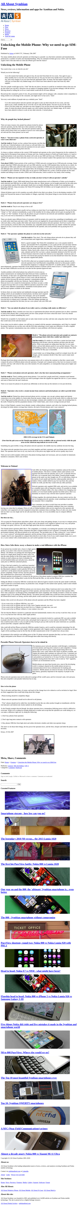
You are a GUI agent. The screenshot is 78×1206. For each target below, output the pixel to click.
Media (7, 34)
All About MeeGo (50, 1190)
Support (35, 1182)
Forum (48, 1182)
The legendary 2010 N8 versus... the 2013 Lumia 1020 (28, 838)
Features (7, 32)
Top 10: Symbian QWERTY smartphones (22, 1103)
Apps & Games (10, 36)
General (10, 766)
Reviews (7, 31)
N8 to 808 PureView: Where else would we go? (25, 1052)
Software (42, 1182)
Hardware (19, 767)
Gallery (30, 1182)
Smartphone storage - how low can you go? (23, 813)
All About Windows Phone (9, 1190)
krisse (12, 53)
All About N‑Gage (37, 1190)
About (3, 1175)
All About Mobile (24, 1190)
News (7, 29)
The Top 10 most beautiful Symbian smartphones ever (29, 1078)
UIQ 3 (27, 766)
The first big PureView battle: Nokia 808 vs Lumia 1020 (30, 864)
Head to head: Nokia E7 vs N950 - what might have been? (30, 971)
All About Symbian (14, 4)
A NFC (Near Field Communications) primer (24, 1128)
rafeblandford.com (14, 1171)
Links (8, 1175)
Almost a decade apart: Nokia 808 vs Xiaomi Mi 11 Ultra (30, 1154)
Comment (11, 767)
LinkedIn (25, 1171)
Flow (6, 27)
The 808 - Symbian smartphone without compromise (28, 917)
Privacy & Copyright (18, 1175)
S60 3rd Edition (19, 766)
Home (7, 25)
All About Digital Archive (9, 1203)
